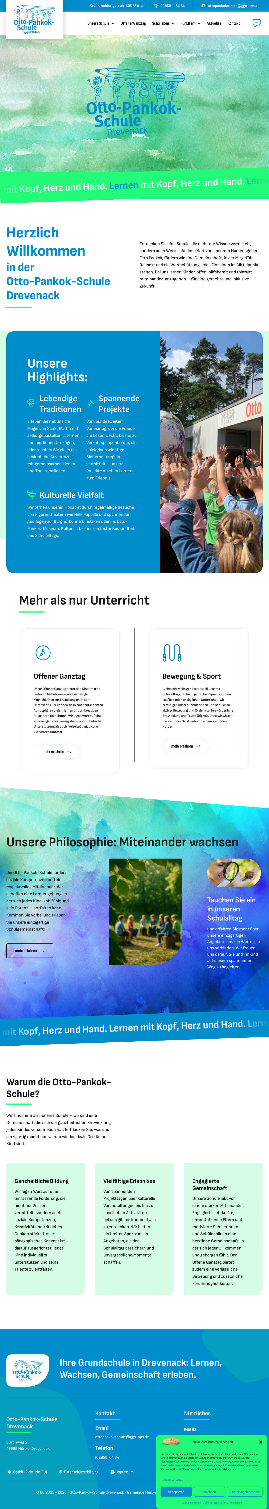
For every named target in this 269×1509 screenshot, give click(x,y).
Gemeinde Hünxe (141, 1492)
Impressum (236, 1502)
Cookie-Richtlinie (191, 1502)
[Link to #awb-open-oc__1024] (257, 23)
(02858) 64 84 (107, 1457)
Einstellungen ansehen (244, 1492)
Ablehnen (209, 1492)
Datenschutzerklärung (215, 1502)
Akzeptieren (176, 1492)
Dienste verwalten (173, 1480)
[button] (260, 1442)
